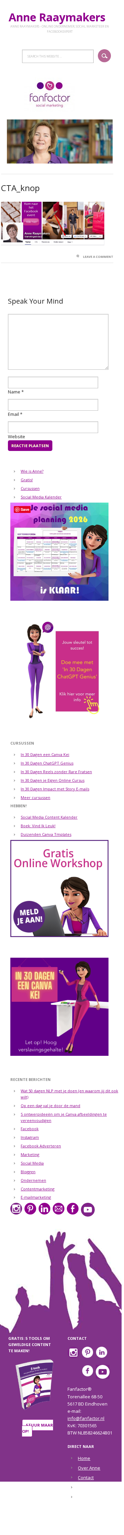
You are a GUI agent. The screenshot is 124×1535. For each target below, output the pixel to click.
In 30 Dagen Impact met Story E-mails (55, 788)
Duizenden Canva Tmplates (46, 834)
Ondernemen (33, 1180)
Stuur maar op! (37, 1428)
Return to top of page (58, 1525)
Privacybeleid (92, 1497)
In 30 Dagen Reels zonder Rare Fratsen (56, 771)
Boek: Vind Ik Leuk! (38, 825)
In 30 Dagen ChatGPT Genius (47, 763)
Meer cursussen (35, 797)
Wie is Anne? (32, 471)
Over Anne (89, 1468)
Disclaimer (89, 1487)
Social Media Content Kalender (49, 817)
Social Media (32, 1163)
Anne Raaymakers (60, 17)
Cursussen (30, 488)
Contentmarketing (37, 1188)
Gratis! (27, 479)
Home (84, 1458)
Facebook (30, 1128)
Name (14, 392)
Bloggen (28, 1171)
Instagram (30, 1137)
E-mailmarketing (36, 1197)
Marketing (30, 1154)
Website (16, 436)
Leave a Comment (98, 256)
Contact (86, 1477)
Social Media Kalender (41, 497)
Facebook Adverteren (41, 1145)
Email (13, 414)
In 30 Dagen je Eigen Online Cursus (52, 780)
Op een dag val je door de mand (50, 1105)
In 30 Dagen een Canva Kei (45, 754)
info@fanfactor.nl (86, 1418)
